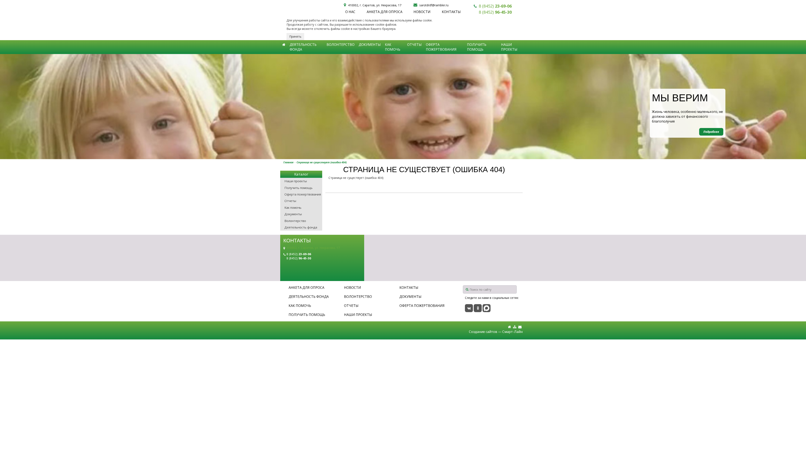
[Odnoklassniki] (478, 308)
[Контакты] (520, 327)
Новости (421, 11)
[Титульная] (509, 327)
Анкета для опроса (384, 11)
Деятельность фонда (303, 47)
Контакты (451, 11)
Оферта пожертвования (441, 47)
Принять (295, 36)
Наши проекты (509, 47)
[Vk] (469, 308)
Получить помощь (476, 47)
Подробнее (711, 132)
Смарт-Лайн (512, 331)
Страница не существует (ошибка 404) (322, 162)
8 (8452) (495, 6)
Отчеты (414, 44)
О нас (350, 11)
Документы (370, 44)
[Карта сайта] (514, 327)
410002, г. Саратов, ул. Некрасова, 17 (313, 248)
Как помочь (392, 47)
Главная (288, 162)
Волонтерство (341, 44)
